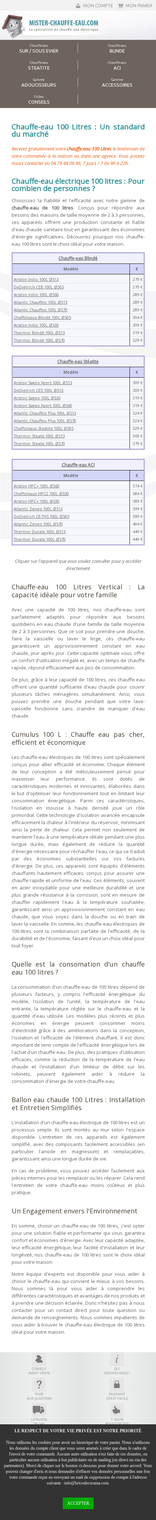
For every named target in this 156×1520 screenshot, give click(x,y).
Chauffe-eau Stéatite (78, 361)
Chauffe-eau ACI (78, 465)
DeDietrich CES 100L (34, 390)
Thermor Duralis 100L (35, 531)
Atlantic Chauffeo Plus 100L (40, 413)
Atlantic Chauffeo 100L (36, 302)
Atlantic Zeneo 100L (33, 508)
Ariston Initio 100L (31, 279)
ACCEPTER (78, 1503)
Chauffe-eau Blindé (78, 258)
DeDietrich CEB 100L (34, 287)
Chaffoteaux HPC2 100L (36, 493)
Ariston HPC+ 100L (32, 486)
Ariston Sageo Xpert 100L (38, 382)
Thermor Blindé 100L (34, 332)
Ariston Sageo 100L (32, 397)
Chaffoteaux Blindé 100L (37, 317)
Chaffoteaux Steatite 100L (39, 428)
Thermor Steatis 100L (34, 436)
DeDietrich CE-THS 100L (36, 516)
